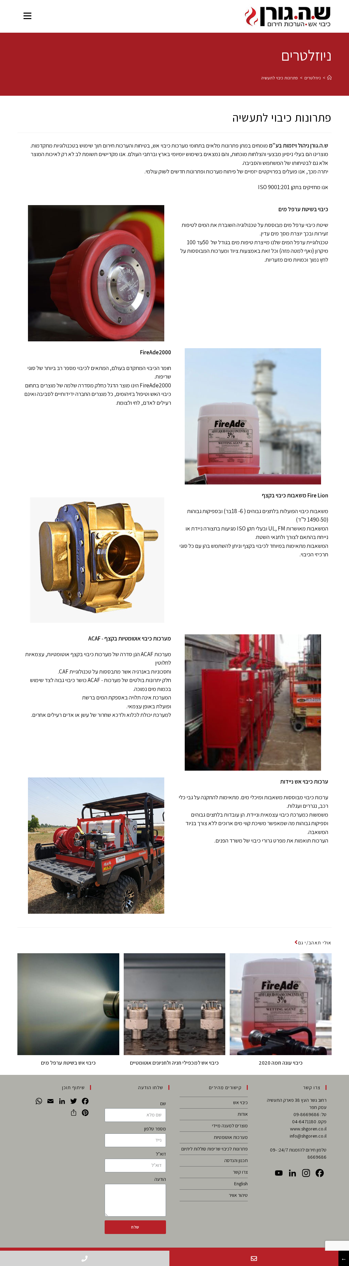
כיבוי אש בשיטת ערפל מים (68, 1062)
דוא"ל (161, 1154)
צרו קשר (240, 1172)
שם (163, 1103)
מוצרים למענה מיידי (230, 1126)
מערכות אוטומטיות (231, 1137)
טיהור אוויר (238, 1195)
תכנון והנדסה (236, 1160)
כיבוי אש (240, 1102)
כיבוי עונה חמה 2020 (281, 1062)
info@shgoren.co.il (308, 1136)
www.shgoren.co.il (308, 1129)
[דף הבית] (329, 78)
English (241, 1183)
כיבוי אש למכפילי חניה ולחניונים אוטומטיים (174, 1062)
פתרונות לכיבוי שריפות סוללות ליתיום (214, 1149)
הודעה (160, 1179)
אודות (243, 1114)
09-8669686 (306, 1114)
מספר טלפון (155, 1129)
